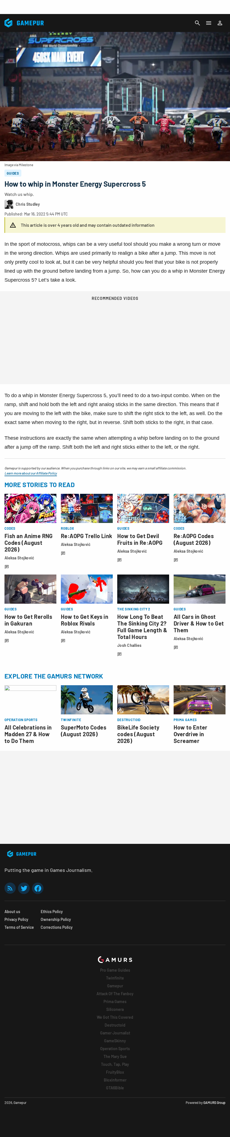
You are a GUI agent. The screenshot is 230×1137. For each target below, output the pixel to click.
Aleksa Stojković (19, 557)
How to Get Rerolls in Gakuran (28, 620)
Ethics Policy (52, 911)
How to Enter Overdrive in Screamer (191, 734)
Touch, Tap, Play (115, 1064)
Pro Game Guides (115, 970)
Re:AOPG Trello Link (86, 535)
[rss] (10, 888)
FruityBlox (115, 1072)
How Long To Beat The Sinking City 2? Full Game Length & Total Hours (142, 626)
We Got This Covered (115, 1017)
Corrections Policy (57, 927)
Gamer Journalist (115, 1033)
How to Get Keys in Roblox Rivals (84, 620)
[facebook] (37, 888)
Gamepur (115, 985)
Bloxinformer (115, 1080)
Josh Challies (129, 645)
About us (12, 911)
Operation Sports (115, 1048)
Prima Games (115, 1001)
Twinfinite (115, 978)
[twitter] (24, 888)
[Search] (197, 23)
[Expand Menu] (208, 23)
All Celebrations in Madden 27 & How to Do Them (28, 734)
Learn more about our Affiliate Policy (30, 473)
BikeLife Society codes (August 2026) (138, 734)
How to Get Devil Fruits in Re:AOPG (140, 539)
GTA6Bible (115, 1087)
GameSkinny (115, 1040)
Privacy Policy (16, 919)
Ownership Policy (56, 919)
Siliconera (115, 1009)
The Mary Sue (115, 1056)
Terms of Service (19, 927)
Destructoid (115, 1025)
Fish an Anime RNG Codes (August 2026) (28, 542)
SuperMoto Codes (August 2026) (83, 730)
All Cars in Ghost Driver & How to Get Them (199, 623)
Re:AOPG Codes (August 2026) (194, 539)
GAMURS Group (214, 1102)
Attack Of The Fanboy (115, 993)
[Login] (220, 23)
